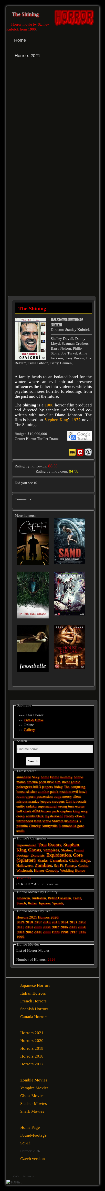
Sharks (42, 860)
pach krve (46, 782)
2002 (29, 932)
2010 (29, 927)
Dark (40, 816)
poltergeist (24, 787)
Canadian (64, 898)
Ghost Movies (32, 1095)
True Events (49, 844)
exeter (79, 806)
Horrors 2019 (31, 1048)
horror (78, 777)
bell (19, 811)
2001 (38, 932)
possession (44, 796)
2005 (73, 927)
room (20, 796)
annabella (69, 826)
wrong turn (65, 806)
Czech (77, 898)
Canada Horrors (34, 1016)
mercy (67, 796)
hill (35, 787)
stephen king (70, 811)
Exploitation (58, 855)
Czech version (32, 1158)
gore (80, 826)
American (23, 898)
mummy (66, 777)
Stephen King (56, 419)
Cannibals (58, 860)
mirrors (21, 801)
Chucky (35, 826)
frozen (46, 811)
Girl (69, 801)
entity (20, 806)
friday (58, 787)
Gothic (83, 866)
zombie (43, 792)
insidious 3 (72, 821)
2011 (20, 927)
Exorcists (37, 855)
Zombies (43, 865)
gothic (75, 782)
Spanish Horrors (34, 1009)
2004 (81, 927)
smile (20, 831)
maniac (33, 801)
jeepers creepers (52, 801)
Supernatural (26, 845)
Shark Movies (32, 1111)
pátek (54, 792)
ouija (57, 796)
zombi (30, 816)
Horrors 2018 (31, 1056)
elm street (62, 782)
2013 (73, 922)
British (52, 898)
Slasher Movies (33, 1103)
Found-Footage (33, 1135)
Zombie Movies (33, 1080)
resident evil (68, 792)
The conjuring (74, 787)
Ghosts (34, 849)
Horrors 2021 (26, 917)
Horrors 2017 (31, 1064)
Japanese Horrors (35, 985)
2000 (47, 932)
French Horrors (33, 1001)
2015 (55, 922)
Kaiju (85, 860)
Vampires (51, 850)
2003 (20, 932)
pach (55, 811)
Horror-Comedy (46, 870)
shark (27, 811)
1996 (82, 932)
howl (82, 792)
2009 (38, 927)
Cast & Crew (33, 720)
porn (31, 796)
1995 (20, 937)
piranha (22, 826)
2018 (29, 922)
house (20, 792)
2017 (38, 922)
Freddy (68, 816)
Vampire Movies (34, 1088)
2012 (82, 922)
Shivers (57, 821)
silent (77, 796)
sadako (32, 806)
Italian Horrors (33, 993)
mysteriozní (54, 816)
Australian (39, 898)
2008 (46, 927)
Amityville (50, 826)
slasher (31, 792)
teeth (37, 821)
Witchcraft (24, 870)
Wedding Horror (72, 870)
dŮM (36, 811)
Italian (32, 903)
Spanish (57, 903)
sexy (84, 811)
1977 (76, 419)
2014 (64, 922)
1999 (55, 932)
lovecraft (79, 801)
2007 (55, 927)
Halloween (24, 866)
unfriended (24, 821)
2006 (64, 927)
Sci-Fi (58, 866)
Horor (54, 777)
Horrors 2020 (48, 917)
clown (79, 816)
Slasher (66, 850)
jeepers (47, 787)
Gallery (29, 730)
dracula (32, 782)
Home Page (30, 1127)
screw (46, 821)
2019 (20, 922)
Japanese (44, 903)
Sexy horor (40, 777)
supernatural (47, 806)
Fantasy (70, 866)
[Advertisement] (52, 126)
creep (20, 816)
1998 (64, 932)
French (21, 903)
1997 (73, 932)
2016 (47, 922)
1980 (49, 405)
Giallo (73, 860)
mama (21, 782)
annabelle (23, 777)
